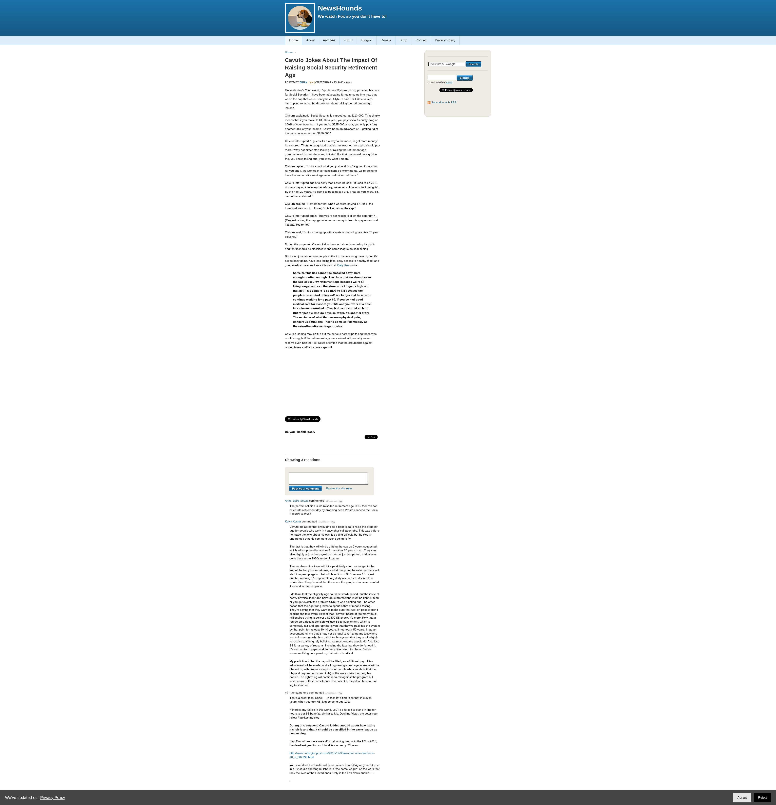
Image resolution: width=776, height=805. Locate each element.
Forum (348, 40)
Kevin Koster (293, 521)
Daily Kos (343, 265)
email (449, 82)
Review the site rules (339, 488)
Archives (329, 40)
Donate (386, 40)
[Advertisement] (332, 380)
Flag (349, 82)
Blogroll (366, 40)
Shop (403, 40)
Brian (303, 82)
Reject (762, 797)
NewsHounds (340, 8)
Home (293, 40)
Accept (742, 797)
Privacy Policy (445, 40)
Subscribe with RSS (443, 102)
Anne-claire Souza (296, 500)
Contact (421, 40)
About (310, 40)
